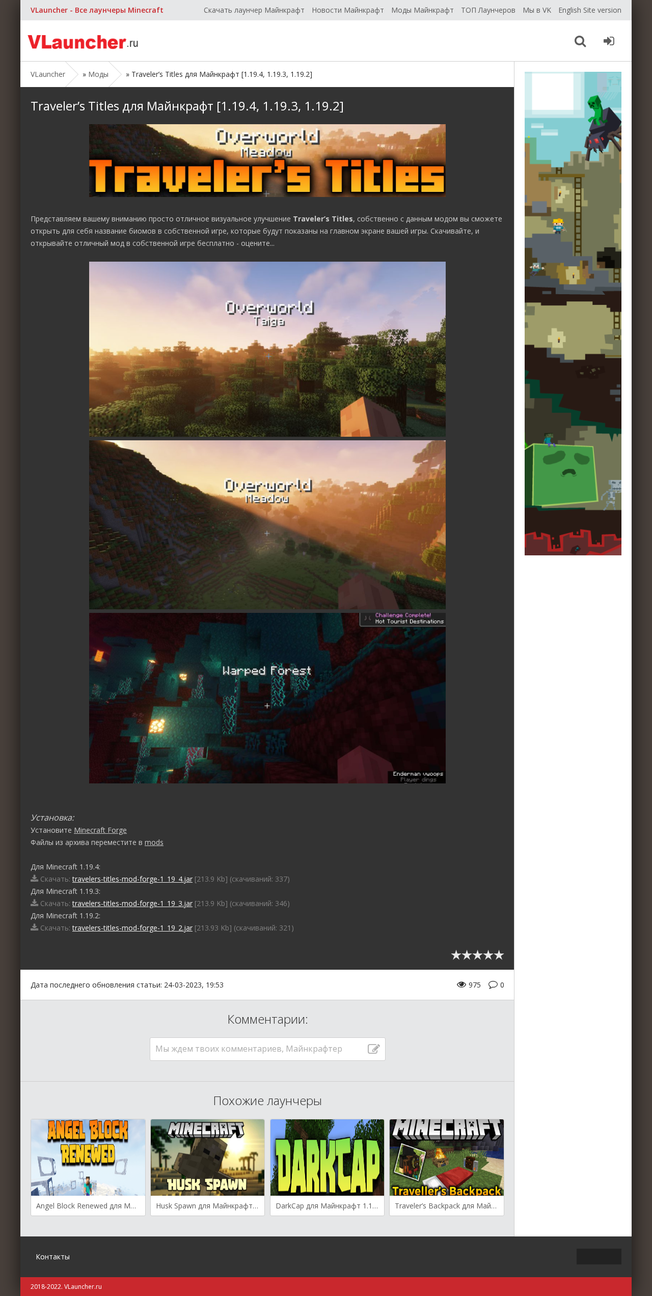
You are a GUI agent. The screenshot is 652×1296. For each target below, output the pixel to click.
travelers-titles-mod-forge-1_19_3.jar (132, 903)
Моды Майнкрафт (422, 10)
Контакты (53, 1256)
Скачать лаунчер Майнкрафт (254, 10)
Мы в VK (537, 10)
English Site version (589, 10)
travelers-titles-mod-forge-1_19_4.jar (132, 879)
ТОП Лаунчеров (488, 10)
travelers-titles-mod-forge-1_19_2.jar (132, 928)
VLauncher (84, 40)
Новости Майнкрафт (348, 10)
